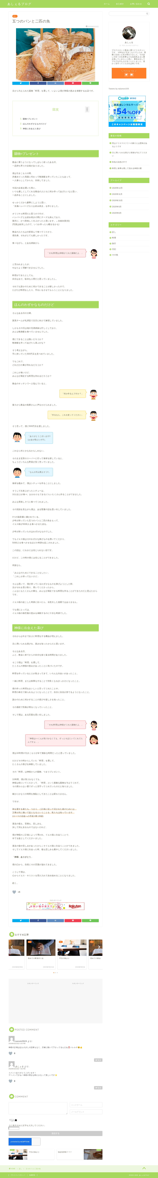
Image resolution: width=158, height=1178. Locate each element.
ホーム (107, 4)
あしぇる (19, 1066)
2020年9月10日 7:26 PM (17, 1069)
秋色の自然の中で (119, 162)
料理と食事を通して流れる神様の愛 (127, 168)
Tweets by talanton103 (119, 89)
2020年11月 (117, 194)
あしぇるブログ (19, 4)
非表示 (87, 109)
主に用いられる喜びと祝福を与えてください (129, 154)
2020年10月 (117, 200)
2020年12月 (117, 188)
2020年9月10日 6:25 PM (17, 1043)
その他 (115, 255)
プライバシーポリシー (18, 1175)
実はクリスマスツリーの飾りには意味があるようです (129, 144)
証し (15, 16)
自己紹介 (120, 4)
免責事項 (32, 1175)
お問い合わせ (136, 4)
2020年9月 (117, 207)
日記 (114, 249)
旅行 (114, 243)
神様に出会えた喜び (32, 129)
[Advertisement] (33, 1003)
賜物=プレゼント (30, 119)
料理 (114, 238)
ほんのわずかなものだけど (35, 124)
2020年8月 (117, 213)
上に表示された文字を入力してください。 (27, 1125)
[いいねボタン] (14, 892)
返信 (99, 1060)
